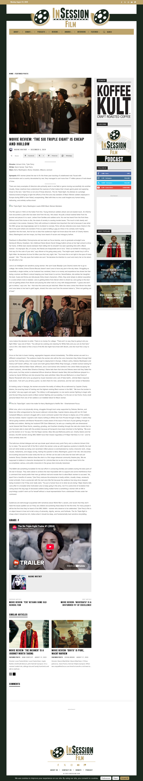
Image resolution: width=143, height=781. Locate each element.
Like (128, 173)
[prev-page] (10, 674)
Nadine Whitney (20, 149)
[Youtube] (132, 2)
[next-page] (14, 674)
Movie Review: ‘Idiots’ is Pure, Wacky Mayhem (68, 652)
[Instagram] (128, 2)
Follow (127, 178)
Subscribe (126, 187)
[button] (106, 32)
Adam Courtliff (27, 657)
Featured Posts (21, 73)
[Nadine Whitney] (11, 149)
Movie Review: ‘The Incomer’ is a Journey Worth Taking (26, 652)
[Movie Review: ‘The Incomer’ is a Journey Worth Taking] (29, 634)
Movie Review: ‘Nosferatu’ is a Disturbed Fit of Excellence (76, 603)
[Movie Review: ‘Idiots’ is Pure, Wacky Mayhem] (71, 634)
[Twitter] (125, 2)
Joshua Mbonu (69, 657)
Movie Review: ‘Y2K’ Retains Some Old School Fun (28, 603)
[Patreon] (135, 2)
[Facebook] (122, 2)
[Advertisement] (71, 52)
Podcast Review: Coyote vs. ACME (114, 271)
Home (11, 73)
